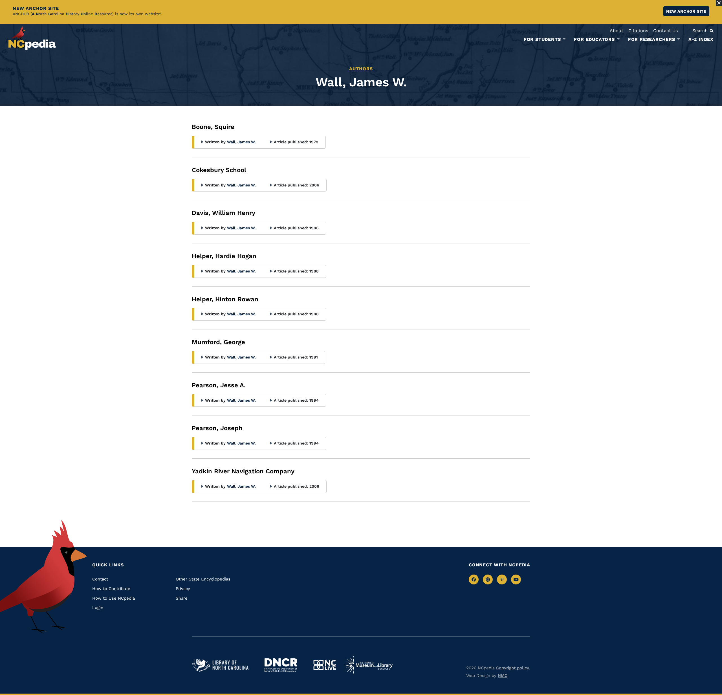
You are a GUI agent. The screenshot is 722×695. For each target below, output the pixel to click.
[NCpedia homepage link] (32, 38)
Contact (100, 579)
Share (182, 598)
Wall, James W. (241, 142)
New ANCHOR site (686, 11)
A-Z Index (701, 39)
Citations (638, 30)
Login (97, 607)
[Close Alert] (719, 3)
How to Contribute (111, 588)
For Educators (594, 39)
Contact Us (665, 30)
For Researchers (651, 39)
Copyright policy (512, 667)
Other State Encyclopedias (203, 579)
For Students (542, 39)
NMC (502, 675)
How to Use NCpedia (113, 598)
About (616, 30)
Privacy (183, 588)
